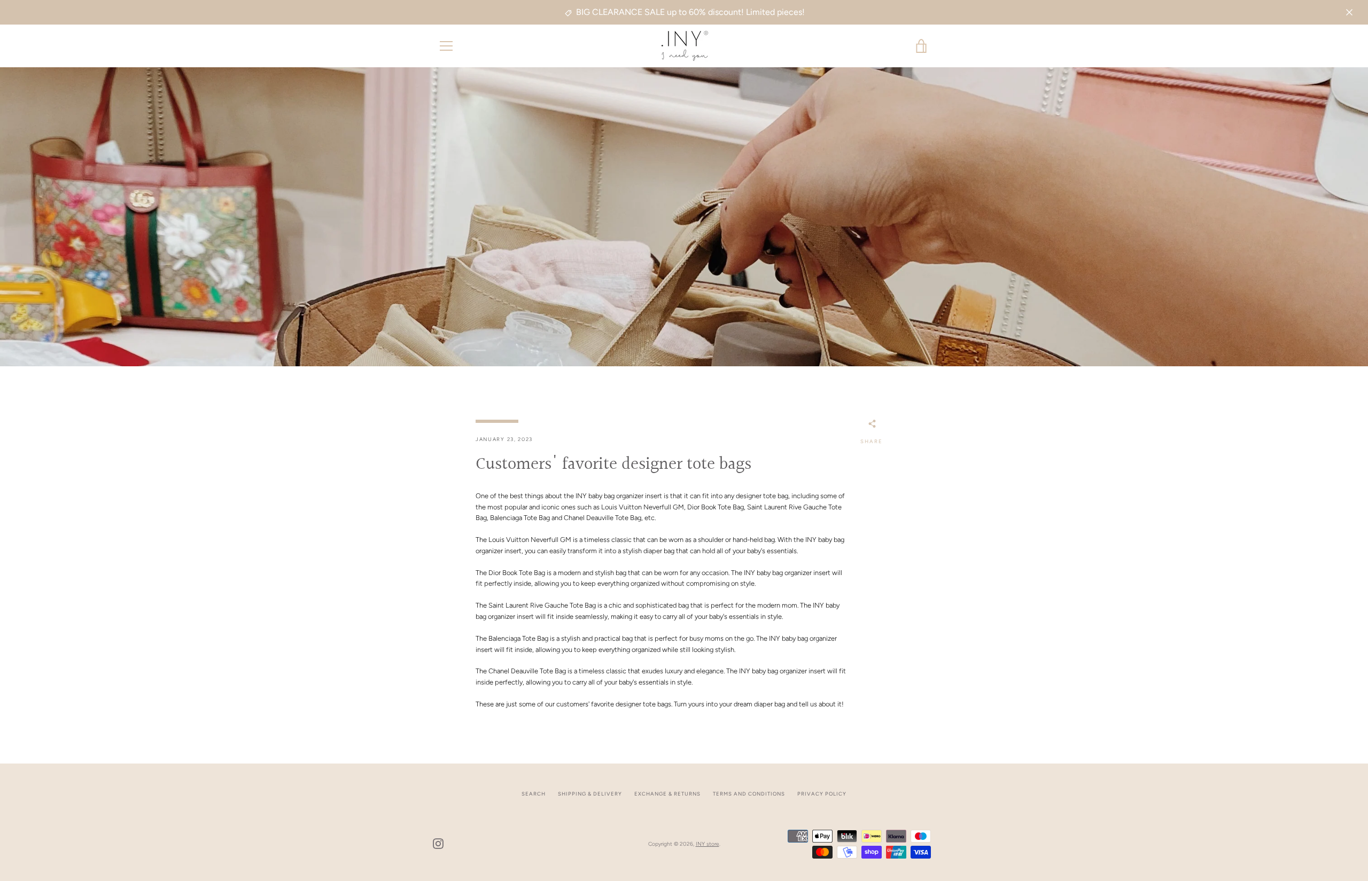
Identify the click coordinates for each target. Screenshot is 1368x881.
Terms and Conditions (749, 794)
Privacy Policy (821, 794)
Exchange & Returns (667, 794)
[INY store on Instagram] (438, 843)
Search (534, 794)
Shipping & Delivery (590, 794)
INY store (707, 843)
